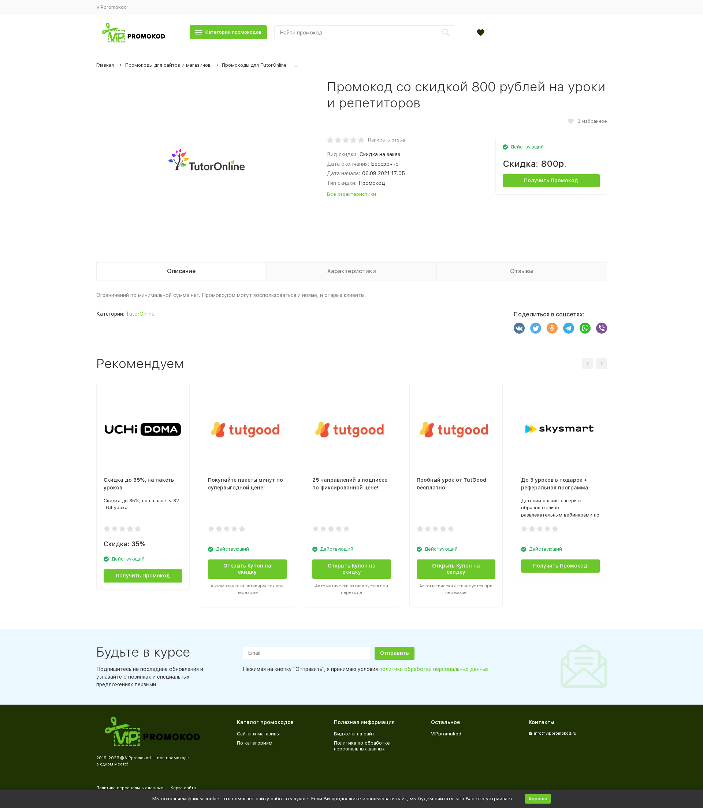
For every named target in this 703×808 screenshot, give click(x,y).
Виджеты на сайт (354, 734)
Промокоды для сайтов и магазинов (168, 65)
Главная (105, 65)
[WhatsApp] (585, 328)
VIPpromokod (111, 7)
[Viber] (601, 328)
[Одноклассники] (552, 328)
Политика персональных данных (129, 788)
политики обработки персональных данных (434, 669)
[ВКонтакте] (519, 328)
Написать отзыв (386, 140)
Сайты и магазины (258, 734)
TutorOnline (140, 314)
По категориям (254, 743)
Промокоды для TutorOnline (254, 65)
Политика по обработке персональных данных (362, 746)
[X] (535, 328)
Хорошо (537, 798)
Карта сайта (183, 788)
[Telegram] (568, 328)
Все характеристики (351, 194)
